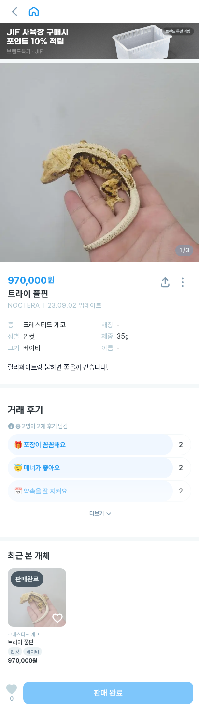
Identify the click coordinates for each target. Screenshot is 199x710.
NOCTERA (24, 305)
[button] (14, 11)
